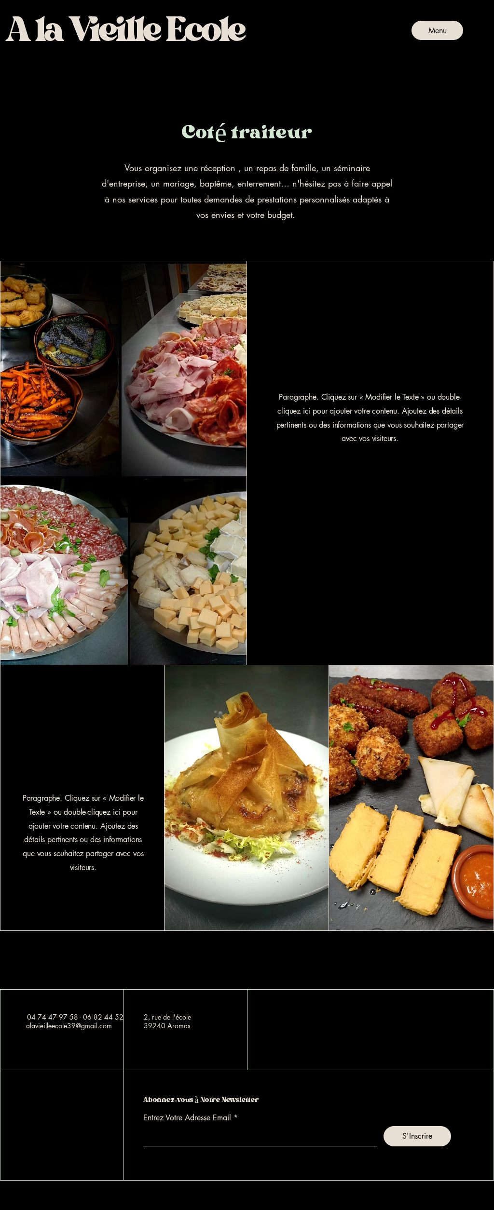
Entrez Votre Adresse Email (187, 1118)
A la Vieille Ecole (67, 962)
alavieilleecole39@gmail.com (69, 1025)
